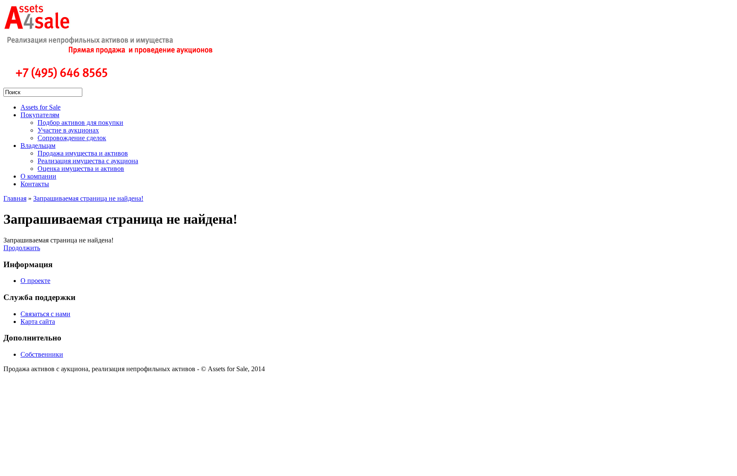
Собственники (41, 354)
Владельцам (37, 145)
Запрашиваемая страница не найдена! (88, 198)
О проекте (35, 280)
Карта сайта (37, 321)
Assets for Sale (40, 107)
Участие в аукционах (68, 130)
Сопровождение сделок (72, 137)
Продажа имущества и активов (83, 153)
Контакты (34, 184)
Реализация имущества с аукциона (88, 160)
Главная (14, 198)
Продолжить (21, 247)
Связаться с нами (45, 313)
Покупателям (39, 114)
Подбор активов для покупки (80, 122)
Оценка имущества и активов (81, 168)
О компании (38, 176)
